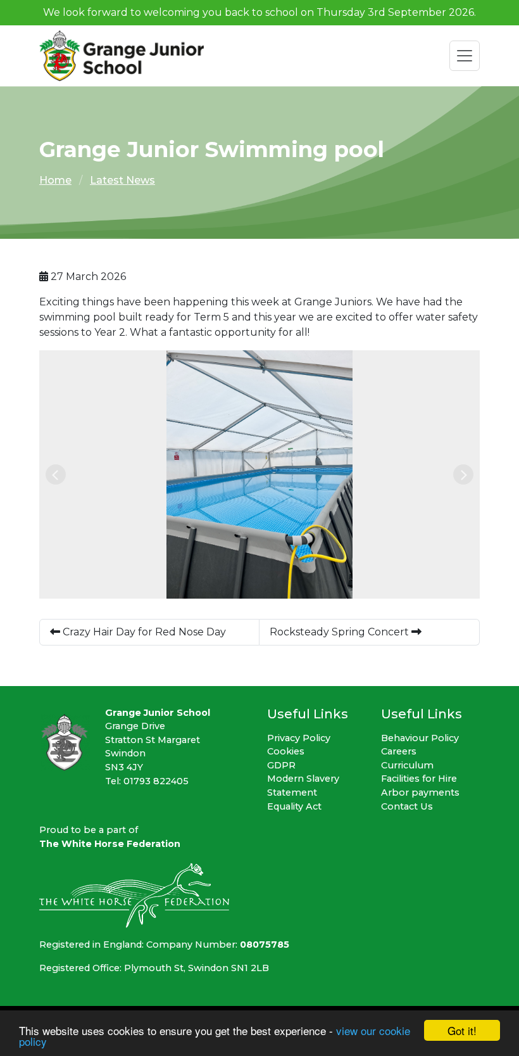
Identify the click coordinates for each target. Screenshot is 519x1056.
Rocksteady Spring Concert (340, 632)
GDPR (281, 765)
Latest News (122, 180)
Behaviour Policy (420, 738)
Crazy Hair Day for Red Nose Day (143, 632)
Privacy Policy (298, 738)
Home (55, 180)
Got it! (462, 1030)
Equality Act (294, 806)
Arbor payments (420, 792)
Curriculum (407, 765)
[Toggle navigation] (464, 56)
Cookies (285, 751)
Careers (398, 751)
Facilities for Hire (419, 778)
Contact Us (407, 806)
